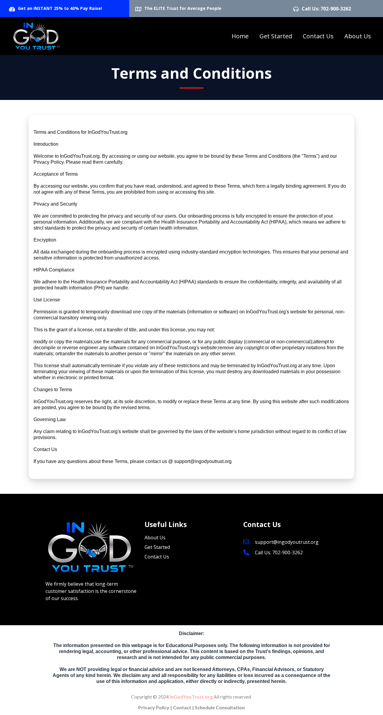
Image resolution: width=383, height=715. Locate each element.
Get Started (275, 36)
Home (240, 36)
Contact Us (318, 36)
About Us (357, 36)
